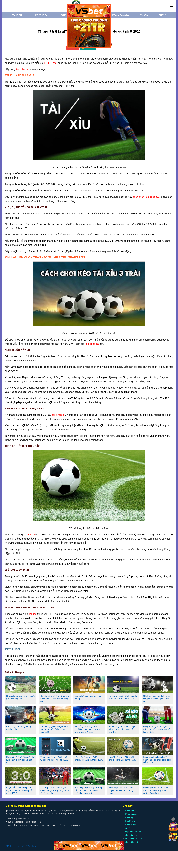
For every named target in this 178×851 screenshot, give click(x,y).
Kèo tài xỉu (130, 821)
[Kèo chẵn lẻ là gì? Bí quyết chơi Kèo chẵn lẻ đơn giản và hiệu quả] (20, 753)
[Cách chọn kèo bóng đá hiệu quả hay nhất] (20, 723)
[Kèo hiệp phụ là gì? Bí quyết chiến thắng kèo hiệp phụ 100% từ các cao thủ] (55, 784)
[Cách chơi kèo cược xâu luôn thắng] (89, 692)
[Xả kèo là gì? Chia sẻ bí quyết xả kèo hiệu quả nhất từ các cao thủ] (123, 723)
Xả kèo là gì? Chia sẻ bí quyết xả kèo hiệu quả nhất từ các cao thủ (122, 729)
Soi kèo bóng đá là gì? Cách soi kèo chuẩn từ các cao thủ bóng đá (54, 698)
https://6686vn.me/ (133, 831)
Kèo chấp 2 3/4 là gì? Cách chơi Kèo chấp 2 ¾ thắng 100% (89, 758)
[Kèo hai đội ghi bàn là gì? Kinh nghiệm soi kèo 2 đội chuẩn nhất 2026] (55, 723)
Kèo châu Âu (131, 814)
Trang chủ (17, 15)
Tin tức (162, 15)
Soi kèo (144, 15)
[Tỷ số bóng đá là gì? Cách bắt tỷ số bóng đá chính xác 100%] (55, 753)
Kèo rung (129, 817)
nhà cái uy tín (131, 834)
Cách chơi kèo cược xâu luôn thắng (88, 697)
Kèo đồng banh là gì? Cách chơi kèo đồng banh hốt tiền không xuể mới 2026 (87, 729)
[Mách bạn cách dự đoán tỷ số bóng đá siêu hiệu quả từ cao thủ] (157, 692)
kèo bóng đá (92, 343)
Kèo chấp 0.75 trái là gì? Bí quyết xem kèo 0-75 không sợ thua (122, 790)
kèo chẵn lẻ (58, 414)
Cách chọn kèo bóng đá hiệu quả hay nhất (19, 728)
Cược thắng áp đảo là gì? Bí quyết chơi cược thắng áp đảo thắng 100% (19, 790)
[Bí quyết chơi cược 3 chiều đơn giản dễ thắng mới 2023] (20, 692)
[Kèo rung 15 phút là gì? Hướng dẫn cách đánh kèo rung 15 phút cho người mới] (89, 784)
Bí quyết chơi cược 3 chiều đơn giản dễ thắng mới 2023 (20, 697)
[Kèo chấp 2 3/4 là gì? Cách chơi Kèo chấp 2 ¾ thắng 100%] (89, 753)
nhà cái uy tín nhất (133, 838)
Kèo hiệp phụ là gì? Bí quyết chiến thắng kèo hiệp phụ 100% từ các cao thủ (54, 790)
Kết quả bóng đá (120, 15)
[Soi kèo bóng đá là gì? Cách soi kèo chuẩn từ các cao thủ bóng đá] (55, 692)
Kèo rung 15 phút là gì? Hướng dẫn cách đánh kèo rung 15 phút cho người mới (88, 790)
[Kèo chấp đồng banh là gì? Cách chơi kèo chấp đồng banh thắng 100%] (157, 753)
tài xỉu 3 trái (50, 62)
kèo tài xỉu (29, 534)
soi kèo (33, 613)
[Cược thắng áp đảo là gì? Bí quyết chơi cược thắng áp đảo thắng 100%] (20, 784)
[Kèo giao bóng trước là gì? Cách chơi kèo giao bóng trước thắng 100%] (157, 723)
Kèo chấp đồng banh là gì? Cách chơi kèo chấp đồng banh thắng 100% (157, 759)
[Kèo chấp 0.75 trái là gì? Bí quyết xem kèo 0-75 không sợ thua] (123, 784)
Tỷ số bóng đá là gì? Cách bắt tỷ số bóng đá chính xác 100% (54, 758)
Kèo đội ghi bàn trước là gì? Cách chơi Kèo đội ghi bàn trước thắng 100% (155, 790)
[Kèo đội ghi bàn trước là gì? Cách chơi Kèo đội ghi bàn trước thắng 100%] (157, 784)
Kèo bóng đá (42, 15)
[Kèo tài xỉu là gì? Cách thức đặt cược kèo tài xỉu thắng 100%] (123, 692)
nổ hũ (127, 827)
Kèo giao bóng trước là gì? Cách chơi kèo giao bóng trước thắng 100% (157, 729)
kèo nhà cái (22, 69)
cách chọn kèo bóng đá (146, 196)
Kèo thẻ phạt (131, 824)
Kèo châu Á (130, 810)
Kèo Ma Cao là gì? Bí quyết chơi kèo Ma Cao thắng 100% (122, 758)
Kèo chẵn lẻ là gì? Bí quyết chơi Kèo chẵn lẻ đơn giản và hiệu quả (20, 759)
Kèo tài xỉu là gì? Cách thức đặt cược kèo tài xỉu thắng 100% (123, 697)
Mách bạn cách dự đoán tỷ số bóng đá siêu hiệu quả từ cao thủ (156, 698)
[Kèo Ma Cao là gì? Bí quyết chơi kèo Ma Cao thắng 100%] (123, 753)
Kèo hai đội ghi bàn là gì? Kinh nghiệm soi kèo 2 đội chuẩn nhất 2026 (54, 729)
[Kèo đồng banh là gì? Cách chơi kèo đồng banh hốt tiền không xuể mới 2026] (89, 723)
